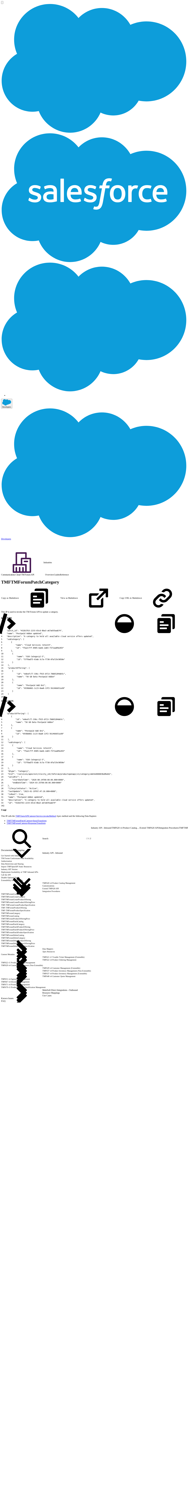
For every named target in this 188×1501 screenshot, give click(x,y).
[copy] (166, 623)
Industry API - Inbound (101, 828)
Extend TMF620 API (149, 828)
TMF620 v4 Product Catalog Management (125, 828)
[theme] (124, 623)
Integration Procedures (169, 828)
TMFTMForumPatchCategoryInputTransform (27, 821)
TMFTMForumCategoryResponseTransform (26, 823)
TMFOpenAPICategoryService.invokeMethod (35, 816)
